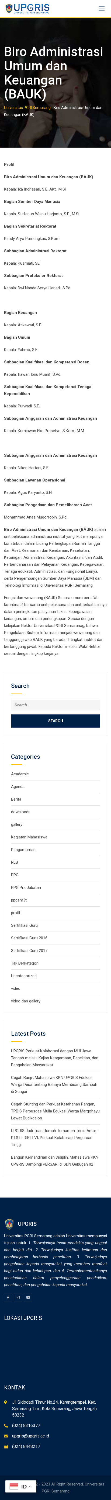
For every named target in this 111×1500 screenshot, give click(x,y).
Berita (16, 799)
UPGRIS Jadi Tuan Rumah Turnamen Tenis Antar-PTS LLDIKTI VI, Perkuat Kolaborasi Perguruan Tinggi (54, 1137)
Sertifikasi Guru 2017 (29, 950)
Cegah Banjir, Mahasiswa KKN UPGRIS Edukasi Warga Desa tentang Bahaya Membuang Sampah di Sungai (54, 1084)
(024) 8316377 (26, 1425)
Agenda (18, 786)
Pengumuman (23, 849)
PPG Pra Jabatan (26, 887)
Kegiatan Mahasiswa (29, 837)
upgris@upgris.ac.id (30, 1436)
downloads (20, 811)
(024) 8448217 (26, 1446)
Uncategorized (24, 975)
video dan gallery (25, 1001)
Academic (20, 774)
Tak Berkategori (25, 963)
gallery (16, 824)
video (15, 988)
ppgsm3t (19, 900)
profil (15, 912)
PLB (14, 862)
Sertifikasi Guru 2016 (29, 938)
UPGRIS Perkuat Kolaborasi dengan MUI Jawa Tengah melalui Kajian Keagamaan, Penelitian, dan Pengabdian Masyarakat (54, 1058)
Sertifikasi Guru (24, 925)
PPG (15, 875)
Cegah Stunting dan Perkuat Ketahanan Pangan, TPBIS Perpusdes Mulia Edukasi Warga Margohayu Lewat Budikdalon (55, 1111)
